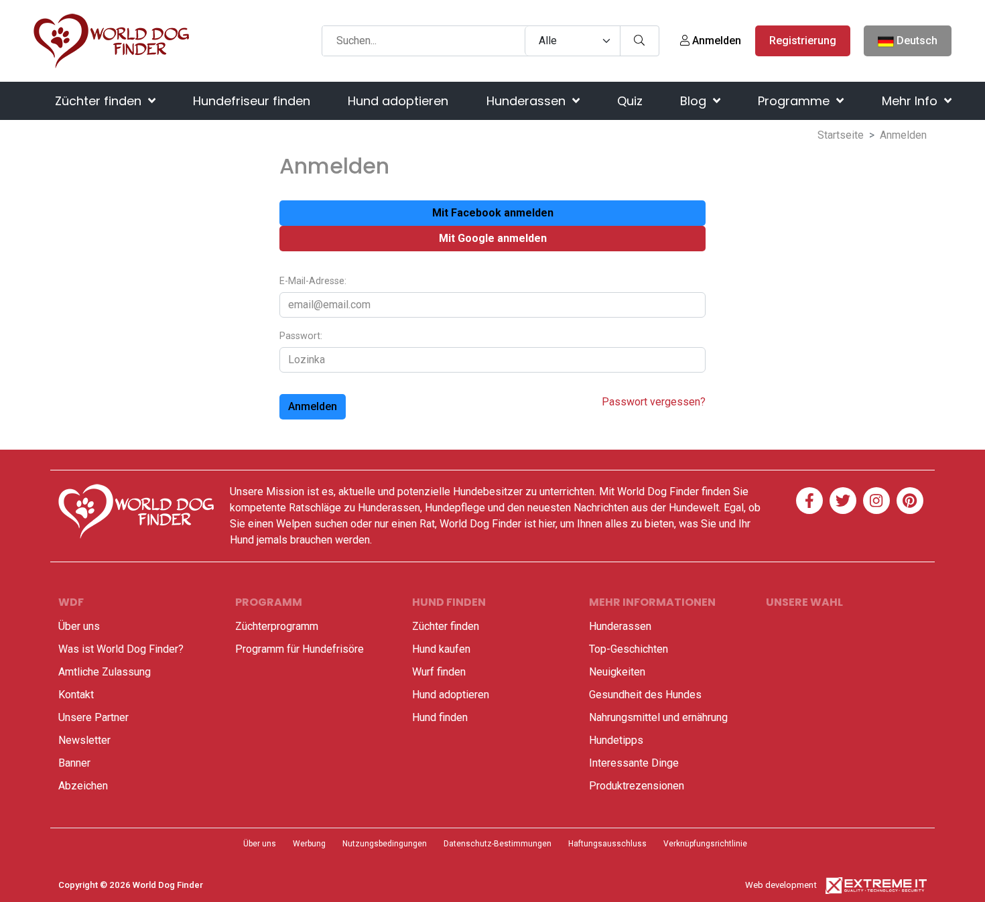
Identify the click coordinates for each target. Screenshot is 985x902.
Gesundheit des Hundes (645, 694)
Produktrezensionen (636, 785)
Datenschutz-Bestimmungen (497, 843)
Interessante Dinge (634, 763)
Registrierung (802, 40)
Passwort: (300, 336)
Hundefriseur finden (251, 100)
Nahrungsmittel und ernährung (658, 717)
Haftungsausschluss (607, 843)
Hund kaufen (441, 649)
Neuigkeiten (617, 671)
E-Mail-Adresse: (312, 281)
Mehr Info (911, 100)
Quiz (630, 100)
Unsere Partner (93, 717)
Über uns (79, 626)
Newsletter (84, 740)
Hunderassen (527, 100)
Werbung (309, 843)
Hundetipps (616, 740)
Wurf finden (439, 671)
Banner (74, 763)
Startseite (840, 135)
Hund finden (440, 717)
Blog (695, 100)
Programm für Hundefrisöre (299, 649)
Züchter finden (100, 100)
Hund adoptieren (398, 100)
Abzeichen (83, 785)
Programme (795, 100)
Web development (781, 885)
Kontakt (76, 694)
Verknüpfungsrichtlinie (705, 843)
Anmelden (715, 40)
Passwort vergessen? (654, 401)
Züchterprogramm (276, 626)
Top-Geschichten (628, 649)
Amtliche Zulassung (104, 671)
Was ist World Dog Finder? (121, 649)
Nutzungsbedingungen (384, 843)
